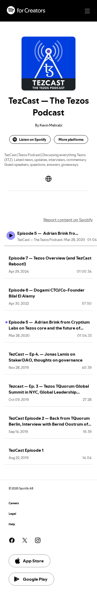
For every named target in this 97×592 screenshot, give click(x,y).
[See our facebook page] (12, 540)
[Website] (48, 179)
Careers (14, 503)
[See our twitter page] (25, 540)
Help (12, 524)
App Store (33, 561)
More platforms (71, 139)
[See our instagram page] (37, 540)
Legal (12, 514)
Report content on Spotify (68, 220)
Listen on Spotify (32, 139)
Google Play (35, 579)
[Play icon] (10, 235)
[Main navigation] (87, 11)
